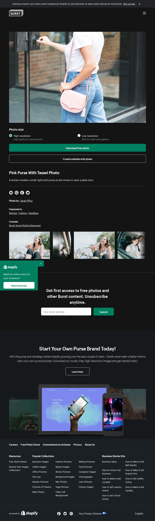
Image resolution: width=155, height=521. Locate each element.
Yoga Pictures (62, 486)
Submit (104, 312)
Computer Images (87, 471)
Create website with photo (77, 159)
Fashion (23, 213)
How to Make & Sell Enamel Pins (134, 471)
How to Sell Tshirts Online (111, 497)
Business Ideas (109, 461)
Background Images (65, 476)
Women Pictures (40, 481)
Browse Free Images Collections (19, 468)
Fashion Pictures (64, 461)
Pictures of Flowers (41, 486)
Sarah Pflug (26, 200)
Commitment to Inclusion (57, 444)
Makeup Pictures (87, 461)
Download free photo (77, 148)
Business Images (40, 461)
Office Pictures (39, 471)
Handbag (33, 213)
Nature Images (62, 466)
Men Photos (61, 481)
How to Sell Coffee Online (134, 480)
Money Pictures (63, 471)
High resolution (22, 135)
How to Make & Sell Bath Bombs (134, 463)
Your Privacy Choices (90, 513)
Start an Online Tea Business (111, 471)
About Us (90, 444)
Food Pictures (85, 466)
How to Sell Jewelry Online (111, 488)
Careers (13, 444)
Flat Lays (36, 476)
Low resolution (90, 135)
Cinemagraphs (86, 476)
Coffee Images (39, 466)
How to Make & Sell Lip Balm (111, 480)
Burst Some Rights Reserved (25, 225)
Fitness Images (86, 486)
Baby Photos (38, 491)
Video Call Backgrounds (62, 493)
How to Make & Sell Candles (134, 488)
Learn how (77, 371)
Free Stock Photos (18, 461)
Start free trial (19, 285)
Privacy (77, 444)
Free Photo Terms (30, 444)
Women (13, 213)
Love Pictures (85, 481)
